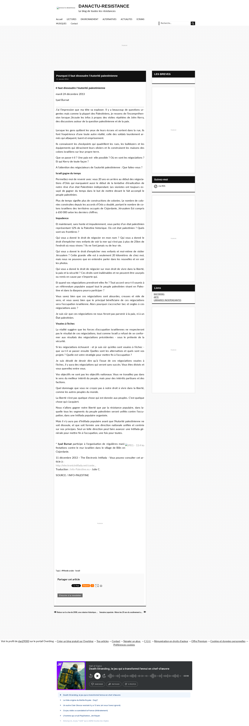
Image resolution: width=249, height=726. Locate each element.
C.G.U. (147, 641)
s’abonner (99, 684)
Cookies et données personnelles (227, 641)
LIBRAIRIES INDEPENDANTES (167, 300)
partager (115, 684)
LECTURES (71, 19)
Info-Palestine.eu (80, 469)
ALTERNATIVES (109, 19)
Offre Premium (199, 641)
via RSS (161, 186)
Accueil (59, 19)
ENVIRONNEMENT (89, 19)
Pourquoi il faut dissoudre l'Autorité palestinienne (87, 75)
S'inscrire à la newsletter (70, 595)
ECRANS (140, 19)
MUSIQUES (61, 24)
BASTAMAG (159, 294)
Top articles (103, 641)
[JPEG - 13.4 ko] (134, 445)
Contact (74, 24)
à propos (132, 684)
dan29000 (23, 641)
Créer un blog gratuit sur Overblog (75, 641)
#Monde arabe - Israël (71, 571)
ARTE (156, 297)
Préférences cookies (124, 645)
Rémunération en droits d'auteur (171, 641)
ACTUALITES (126, 19)
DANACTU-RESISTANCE (104, 6)
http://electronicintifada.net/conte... (76, 465)
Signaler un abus (132, 641)
